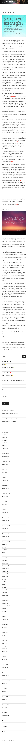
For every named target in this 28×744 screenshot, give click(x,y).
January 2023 (5, 531)
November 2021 (5, 568)
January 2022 (5, 563)
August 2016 (5, 683)
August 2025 (5, 464)
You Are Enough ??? (8, 12)
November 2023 (5, 520)
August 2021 (5, 576)
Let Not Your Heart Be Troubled (9, 370)
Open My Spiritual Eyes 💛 (8, 375)
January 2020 (5, 622)
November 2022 (5, 536)
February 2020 (5, 619)
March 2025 (4, 477)
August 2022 (5, 544)
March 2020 (4, 616)
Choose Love (13, 416)
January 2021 (5, 595)
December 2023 (5, 517)
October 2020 (5, 603)
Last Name (4, 396)
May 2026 (4, 440)
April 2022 (4, 555)
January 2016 (5, 699)
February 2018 (5, 664)
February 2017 (5, 667)
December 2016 (5, 672)
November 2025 (5, 456)
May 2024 (4, 504)
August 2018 (5, 651)
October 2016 (5, 678)
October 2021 (5, 571)
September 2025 (6, 461)
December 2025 (5, 453)
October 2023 (5, 523)
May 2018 (4, 656)
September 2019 (6, 630)
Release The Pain (14, 413)
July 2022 (4, 547)
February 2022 (5, 560)
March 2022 (4, 557)
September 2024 (6, 493)
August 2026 (5, 432)
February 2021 (5, 592)
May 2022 (4, 552)
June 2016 (4, 688)
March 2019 (4, 643)
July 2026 (4, 434)
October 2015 (5, 707)
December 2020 (5, 598)
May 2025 (4, 472)
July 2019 (4, 635)
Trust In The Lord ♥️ (6, 372)
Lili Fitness (7, 2)
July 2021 (4, 579)
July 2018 (4, 654)
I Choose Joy (13, 421)
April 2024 (4, 507)
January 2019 (5, 648)
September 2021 (6, 573)
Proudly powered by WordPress (9, 740)
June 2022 (4, 549)
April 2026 (4, 442)
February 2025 (5, 480)
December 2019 (5, 624)
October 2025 (5, 459)
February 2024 (5, 512)
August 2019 (5, 632)
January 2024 (5, 515)
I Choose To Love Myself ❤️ (16, 424)
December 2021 (5, 565)
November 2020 (5, 600)
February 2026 (5, 448)
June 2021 (4, 581)
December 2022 (5, 533)
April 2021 (4, 587)
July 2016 (4, 686)
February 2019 (5, 646)
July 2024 (4, 499)
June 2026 (4, 437)
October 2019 (5, 627)
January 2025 (5, 483)
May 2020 (4, 611)
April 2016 (4, 694)
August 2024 (5, 496)
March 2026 (4, 445)
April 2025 (4, 475)
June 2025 (4, 469)
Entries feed (4, 726)
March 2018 (4, 662)
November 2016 (5, 675)
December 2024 (5, 485)
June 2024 (4, 501)
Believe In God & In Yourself (16, 418)
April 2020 (4, 614)
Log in (3, 723)
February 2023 (5, 528)
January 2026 (5, 451)
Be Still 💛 (4, 364)
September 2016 (6, 680)
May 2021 (4, 584)
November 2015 (5, 704)
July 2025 (4, 467)
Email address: (5, 383)
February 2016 (5, 696)
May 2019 (4, 638)
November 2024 (5, 488)
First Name (5, 389)
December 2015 (5, 702)
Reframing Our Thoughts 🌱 (8, 367)
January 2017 (5, 670)
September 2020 (6, 605)
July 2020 (4, 608)
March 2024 (4, 509)
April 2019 (4, 640)
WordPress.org (5, 731)
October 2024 (5, 491)
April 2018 (4, 659)
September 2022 (6, 541)
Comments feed (5, 729)
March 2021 (4, 589)
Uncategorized (5, 715)
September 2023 (6, 525)
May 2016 (4, 691)
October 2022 (5, 539)
